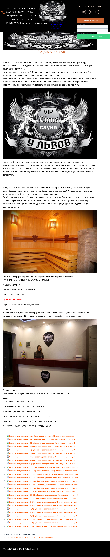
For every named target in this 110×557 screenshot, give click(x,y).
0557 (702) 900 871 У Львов (20, 12)
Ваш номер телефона (85, 33)
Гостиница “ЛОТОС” (58, 24)
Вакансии (55, 28)
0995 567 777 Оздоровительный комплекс (25, 23)
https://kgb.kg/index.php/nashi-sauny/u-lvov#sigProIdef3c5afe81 (28, 538)
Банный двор (57, 26)
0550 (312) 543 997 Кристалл (20, 16)
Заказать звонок (90, 21)
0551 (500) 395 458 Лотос (18, 19)
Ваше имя (81, 24)
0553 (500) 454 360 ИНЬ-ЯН (21, 8)
